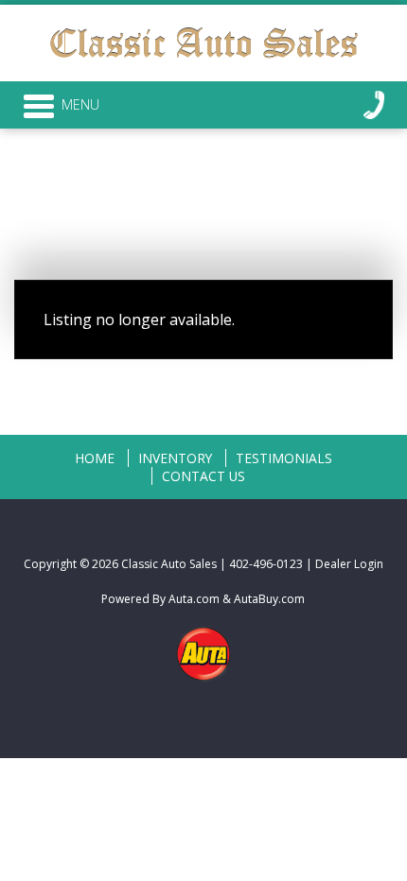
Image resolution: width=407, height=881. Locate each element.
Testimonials (284, 458)
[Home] (203, 39)
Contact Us (203, 476)
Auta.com (194, 599)
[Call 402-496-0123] (374, 105)
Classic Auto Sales (169, 564)
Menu (80, 104)
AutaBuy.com (269, 599)
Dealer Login (349, 564)
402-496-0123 (266, 564)
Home (95, 458)
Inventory (175, 458)
